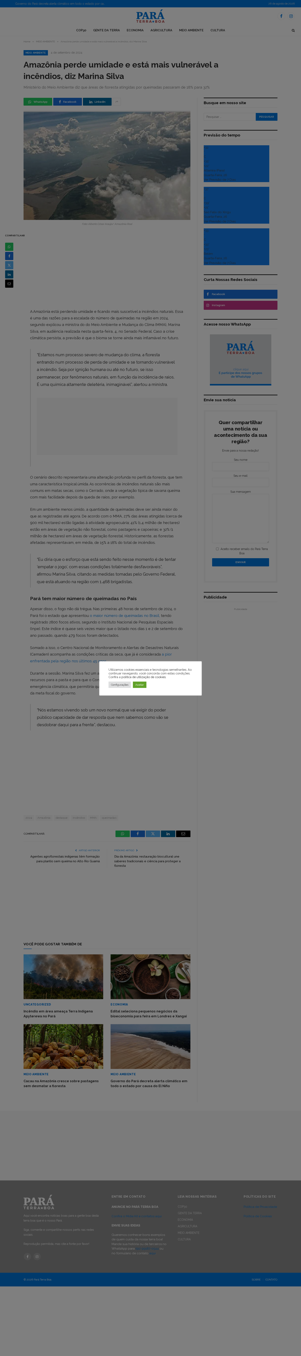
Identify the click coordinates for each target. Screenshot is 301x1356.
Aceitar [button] (139, 684)
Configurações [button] (119, 684)
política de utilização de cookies (143, 677)
